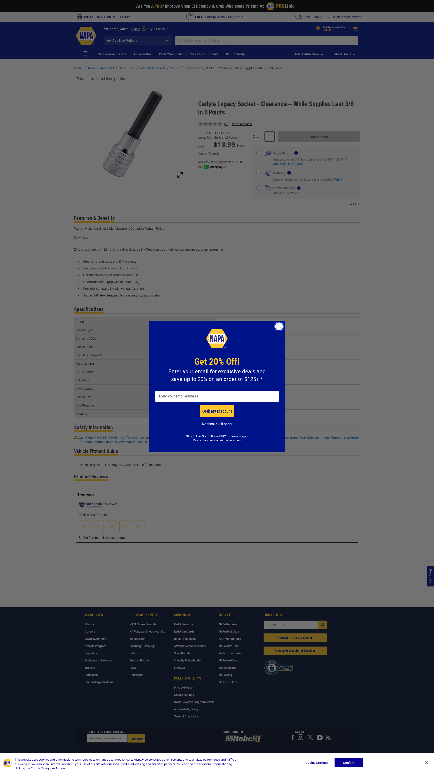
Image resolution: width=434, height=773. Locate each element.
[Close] (427, 763)
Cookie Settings (316, 762)
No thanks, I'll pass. (217, 424)
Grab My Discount (217, 411)
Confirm (348, 762)
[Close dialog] (279, 326)
